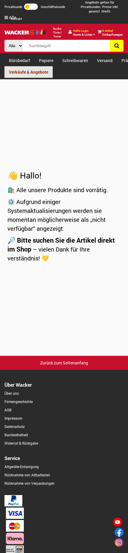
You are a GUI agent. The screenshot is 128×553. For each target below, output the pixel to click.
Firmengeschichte (18, 401)
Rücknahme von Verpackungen (29, 483)
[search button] (117, 46)
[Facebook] (119, 535)
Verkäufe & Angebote (28, 72)
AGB (8, 409)
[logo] (19, 32)
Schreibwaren (75, 60)
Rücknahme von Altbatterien (27, 475)
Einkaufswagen (112, 33)
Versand (105, 60)
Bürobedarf (19, 60)
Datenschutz (14, 426)
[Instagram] (119, 545)
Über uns (11, 393)
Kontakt (16, 18)
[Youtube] (117, 525)
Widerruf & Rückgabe (21, 443)
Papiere (46, 60)
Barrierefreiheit (16, 434)
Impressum (13, 418)
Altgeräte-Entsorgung (21, 466)
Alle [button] (12, 17)
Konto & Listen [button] (83, 33)
